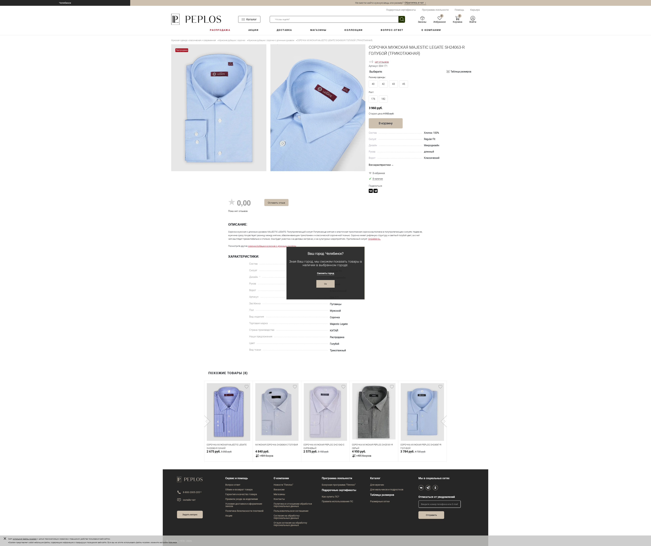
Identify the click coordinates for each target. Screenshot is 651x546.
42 (383, 84)
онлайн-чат (189, 500)
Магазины (318, 30)
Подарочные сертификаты (401, 9)
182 (383, 99)
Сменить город (325, 273)
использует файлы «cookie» (25, 539)
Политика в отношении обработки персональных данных (293, 504)
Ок (325, 284)
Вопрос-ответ (392, 30)
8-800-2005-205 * (192, 492)
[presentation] (207, 421)
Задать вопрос (190, 514)
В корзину (386, 123)
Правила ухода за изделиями (241, 499)
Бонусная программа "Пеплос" (339, 484)
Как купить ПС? (330, 496)
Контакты (279, 499)
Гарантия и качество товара (241, 494)
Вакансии (279, 489)
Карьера (475, 9)
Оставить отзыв (276, 202)
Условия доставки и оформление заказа (243, 504)
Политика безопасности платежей (244, 511)
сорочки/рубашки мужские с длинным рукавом (272, 246)
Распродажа (220, 30)
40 (373, 84)
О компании (431, 30)
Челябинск (65, 3)
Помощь (459, 9)
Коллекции (353, 30)
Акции (253, 30)
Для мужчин (377, 484)
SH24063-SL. (374, 239)
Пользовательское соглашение (291, 511)
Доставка (284, 30)
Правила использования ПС (337, 501)
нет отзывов (382, 62)
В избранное (379, 173)
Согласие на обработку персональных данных (287, 516)
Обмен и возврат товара (239, 489)
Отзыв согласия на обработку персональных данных (290, 523)
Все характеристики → (381, 165)
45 (403, 84)
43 (393, 84)
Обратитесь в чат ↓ (415, 2)
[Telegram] (375, 191)
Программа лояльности (435, 9)
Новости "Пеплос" (283, 484)
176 (373, 99)
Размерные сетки (380, 501)
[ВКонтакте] (371, 191)
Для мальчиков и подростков (386, 489)
